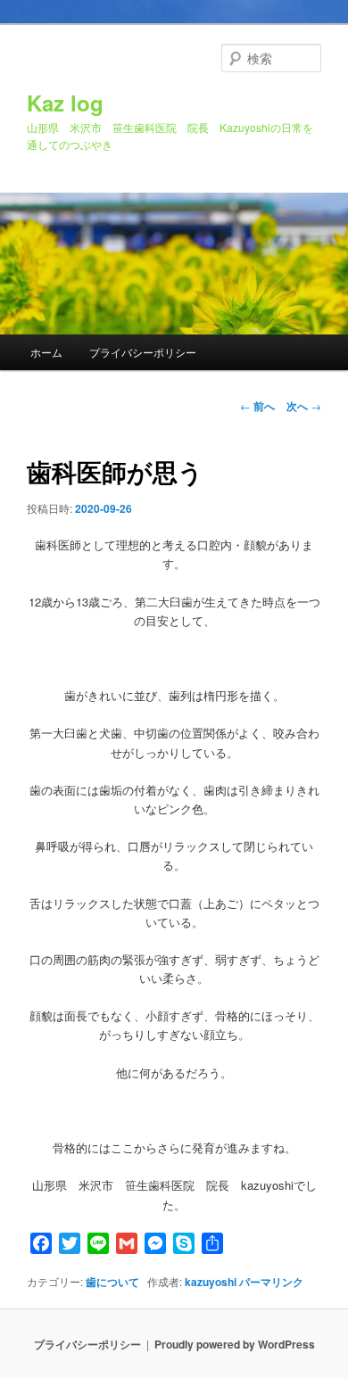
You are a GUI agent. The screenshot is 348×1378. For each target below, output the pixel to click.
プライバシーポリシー (142, 351)
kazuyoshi (210, 1282)
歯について (112, 1282)
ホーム (46, 351)
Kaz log (65, 102)
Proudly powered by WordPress (234, 1344)
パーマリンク (271, 1282)
